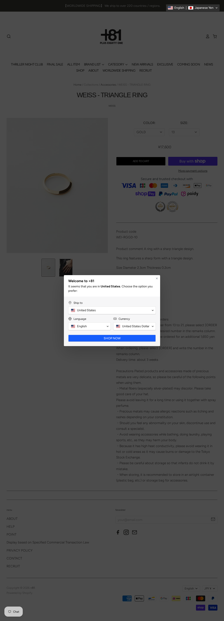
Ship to (78, 302)
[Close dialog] (156, 278)
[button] (193, 7)
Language (80, 318)
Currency (124, 318)
